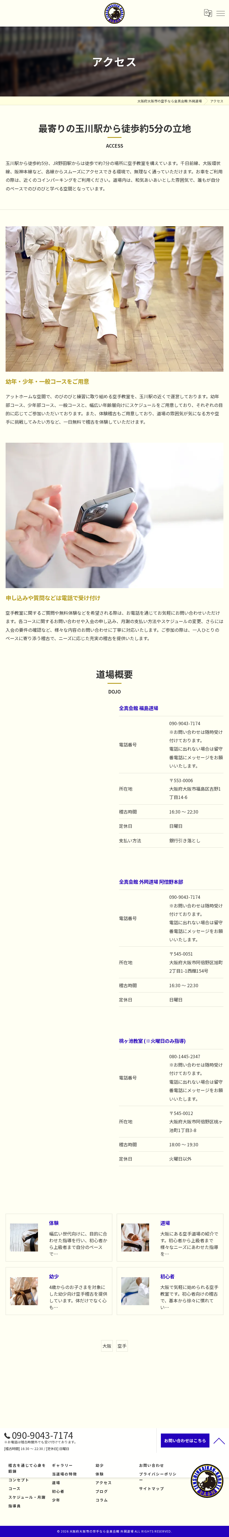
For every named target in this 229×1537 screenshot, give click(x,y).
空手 (122, 1345)
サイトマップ (151, 1488)
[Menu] (220, 13)
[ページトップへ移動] (219, 1440)
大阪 (106, 1345)
